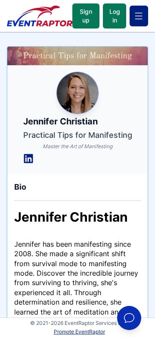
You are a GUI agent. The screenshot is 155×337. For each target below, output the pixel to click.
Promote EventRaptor (79, 331)
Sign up (86, 16)
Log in (114, 16)
